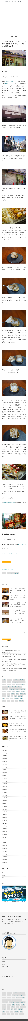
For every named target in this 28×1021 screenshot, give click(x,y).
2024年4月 (4, 758)
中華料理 (23, 689)
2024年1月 (4, 767)
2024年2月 (4, 764)
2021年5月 (4, 856)
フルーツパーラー (6, 686)
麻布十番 (21, 700)
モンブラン (9, 573)
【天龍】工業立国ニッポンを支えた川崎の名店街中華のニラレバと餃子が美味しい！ (14, 669)
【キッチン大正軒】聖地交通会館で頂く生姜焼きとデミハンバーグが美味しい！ (14, 664)
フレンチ (14, 686)
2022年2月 (4, 831)
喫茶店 (17, 691)
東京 (8, 696)
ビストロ (18, 684)
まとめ (3, 872)
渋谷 (11, 698)
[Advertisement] (14, 19)
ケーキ (4, 573)
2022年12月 (4, 803)
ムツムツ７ (9, 570)
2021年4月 (4, 859)
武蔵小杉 (20, 696)
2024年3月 (4, 761)
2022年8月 (4, 814)
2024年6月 (4, 753)
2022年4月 (4, 826)
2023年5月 (4, 789)
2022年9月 (4, 812)
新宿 (17, 693)
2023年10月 (4, 775)
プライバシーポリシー (7, 979)
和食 (13, 691)
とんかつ (9, 679)
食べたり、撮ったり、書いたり (10, 1019)
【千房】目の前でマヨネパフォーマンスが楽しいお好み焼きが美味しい (17, 597)
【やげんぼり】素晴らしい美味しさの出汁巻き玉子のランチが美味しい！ (14, 660)
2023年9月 (4, 778)
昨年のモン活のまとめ (9, 502)
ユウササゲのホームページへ (9, 553)
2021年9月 (4, 845)
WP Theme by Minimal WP (20, 1019)
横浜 (15, 696)
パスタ (4, 684)
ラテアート (11, 689)
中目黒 (17, 689)
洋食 (7, 698)
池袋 (4, 698)
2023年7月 (4, 783)
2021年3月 (4, 862)
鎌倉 (16, 700)
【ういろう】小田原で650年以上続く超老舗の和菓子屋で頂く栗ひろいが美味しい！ (18, 604)
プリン (19, 686)
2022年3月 (4, 828)
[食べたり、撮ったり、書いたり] (14, 1)
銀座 (12, 700)
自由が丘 (16, 698)
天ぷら (4, 693)
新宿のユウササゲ (10, 81)
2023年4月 (4, 792)
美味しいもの (14, 36)
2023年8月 (4, 781)
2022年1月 (4, 834)
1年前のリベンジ (8, 83)
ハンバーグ (22, 682)
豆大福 (4, 700)
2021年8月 (4, 848)
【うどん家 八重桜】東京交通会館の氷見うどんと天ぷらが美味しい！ (13, 651)
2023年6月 (4, 786)
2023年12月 (4, 769)
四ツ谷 (22, 691)
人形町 (4, 691)
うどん (4, 679)
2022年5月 (4, 823)
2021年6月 (4, 854)
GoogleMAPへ (21, 544)
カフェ (4, 682)
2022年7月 (4, 817)
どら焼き (15, 679)
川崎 (8, 693)
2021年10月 (4, 842)
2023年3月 (4, 795)
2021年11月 (4, 840)
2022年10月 (4, 809)
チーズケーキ (15, 682)
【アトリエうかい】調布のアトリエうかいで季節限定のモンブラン (17, 590)
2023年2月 (4, 797)
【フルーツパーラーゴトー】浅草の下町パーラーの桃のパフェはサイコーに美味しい (17, 620)
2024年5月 (4, 755)
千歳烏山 (16, 573)
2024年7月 (4, 750)
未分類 (3, 875)
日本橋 (4, 696)
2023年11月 (4, 772)
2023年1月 (4, 800)
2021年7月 (4, 851)
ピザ (23, 684)
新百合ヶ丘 (22, 693)
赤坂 (8, 700)
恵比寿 (12, 693)
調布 (21, 698)
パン (13, 684)
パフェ (9, 684)
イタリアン (21, 679)
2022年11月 (4, 806)
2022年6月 (4, 820)
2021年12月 (4, 837)
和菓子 (9, 691)
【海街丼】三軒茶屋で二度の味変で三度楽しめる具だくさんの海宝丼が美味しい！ (14, 655)
